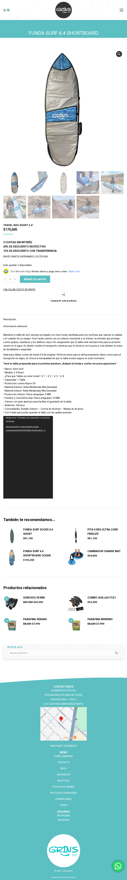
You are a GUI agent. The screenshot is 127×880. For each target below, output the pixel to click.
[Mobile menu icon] (121, 10)
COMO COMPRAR (63, 756)
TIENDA (63, 805)
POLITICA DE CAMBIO (63, 787)
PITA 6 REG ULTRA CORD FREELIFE (102, 531)
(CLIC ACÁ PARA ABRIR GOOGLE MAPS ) (63, 704)
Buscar (116, 653)
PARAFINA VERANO (35, 619)
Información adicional (15, 326)
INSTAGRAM (63, 815)
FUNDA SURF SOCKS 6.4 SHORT (38, 531)
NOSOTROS (63, 780)
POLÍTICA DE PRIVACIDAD (63, 793)
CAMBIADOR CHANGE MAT (104, 551)
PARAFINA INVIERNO (100, 619)
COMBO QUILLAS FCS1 (101, 597)
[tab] (63, 317)
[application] (28, 457)
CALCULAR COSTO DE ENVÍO (19, 289)
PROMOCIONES (63, 799)
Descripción (9, 319)
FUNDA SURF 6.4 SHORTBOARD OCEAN (37, 553)
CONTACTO (63, 762)
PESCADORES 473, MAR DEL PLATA (63, 695)
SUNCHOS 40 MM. (34, 597)
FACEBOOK (63, 820)
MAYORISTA (63, 774)
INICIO (64, 768)
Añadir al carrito (35, 279)
